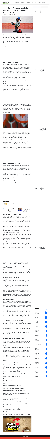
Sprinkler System (37, 354)
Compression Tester (37, 375)
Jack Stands (36, 366)
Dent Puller (36, 372)
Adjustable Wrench (37, 343)
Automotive (17, 2)
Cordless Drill (36, 312)
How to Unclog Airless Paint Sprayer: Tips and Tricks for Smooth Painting (26, 209)
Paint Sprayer (37, 313)
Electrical (39, 2)
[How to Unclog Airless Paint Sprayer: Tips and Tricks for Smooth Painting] (20, 209)
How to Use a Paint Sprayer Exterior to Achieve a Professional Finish (11, 209)
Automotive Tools (37, 362)
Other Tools (44, 2)
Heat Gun (36, 321)
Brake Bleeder (37, 368)
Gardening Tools (37, 353)
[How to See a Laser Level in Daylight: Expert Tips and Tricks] (37, 38)
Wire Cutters (36, 331)
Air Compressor (37, 363)
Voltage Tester (37, 358)
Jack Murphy (5, 14)
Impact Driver (37, 317)
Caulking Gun (37, 330)
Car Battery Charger (37, 367)
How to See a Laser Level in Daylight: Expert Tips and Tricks (43, 11)
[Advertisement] (17, 53)
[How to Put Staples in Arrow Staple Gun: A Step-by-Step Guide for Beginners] (37, 216)
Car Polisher (36, 371)
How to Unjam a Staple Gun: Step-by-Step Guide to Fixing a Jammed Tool (42, 129)
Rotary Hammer (37, 340)
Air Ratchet (36, 376)
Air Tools (36, 339)
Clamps (36, 327)
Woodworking (28, 2)
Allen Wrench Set (37, 352)
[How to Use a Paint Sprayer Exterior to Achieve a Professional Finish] (5, 209)
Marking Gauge (37, 349)
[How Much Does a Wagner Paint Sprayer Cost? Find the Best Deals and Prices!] (20, 205)
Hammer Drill (36, 322)
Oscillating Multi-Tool (38, 344)
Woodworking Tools (37, 359)
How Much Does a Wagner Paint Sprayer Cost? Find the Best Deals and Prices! (27, 204)
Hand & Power (34, 2)
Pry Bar (36, 348)
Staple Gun (36, 318)
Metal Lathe (36, 334)
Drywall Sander (37, 345)
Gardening (22, 2)
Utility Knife (36, 326)
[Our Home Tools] (6, 2)
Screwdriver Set (37, 335)
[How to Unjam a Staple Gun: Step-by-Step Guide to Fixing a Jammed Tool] (37, 156)
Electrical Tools (37, 357)
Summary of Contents (16, 60)
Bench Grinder (37, 336)
